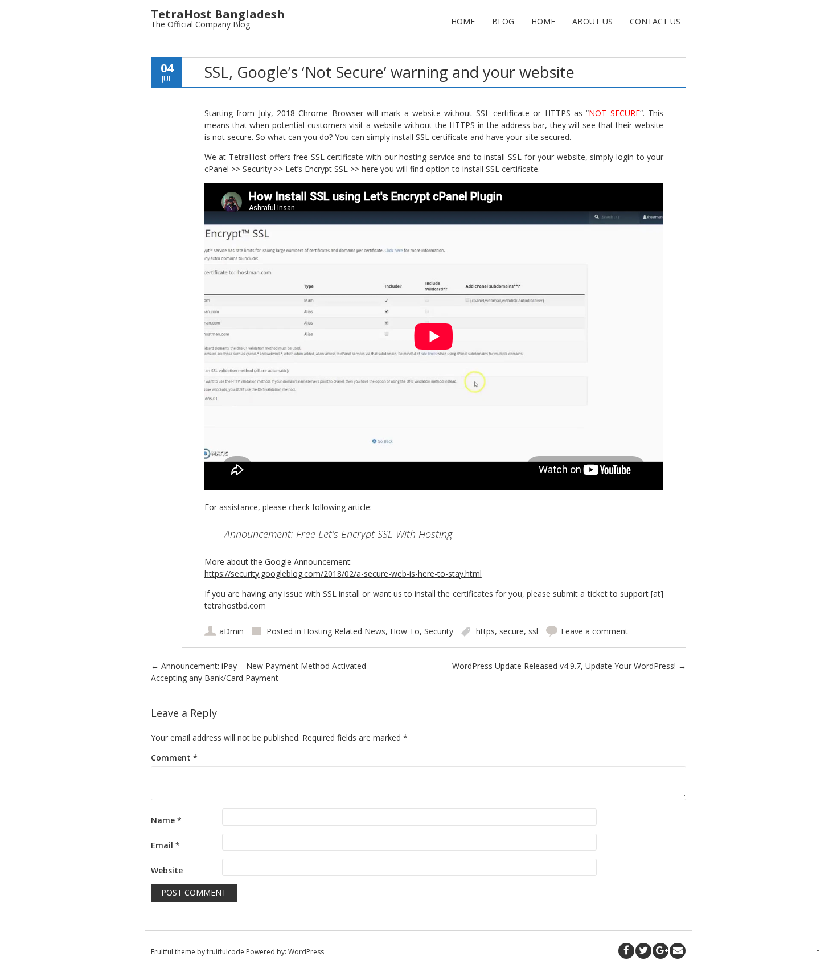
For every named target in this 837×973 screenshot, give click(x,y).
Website (167, 870)
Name (166, 820)
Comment (174, 757)
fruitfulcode (225, 951)
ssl (533, 631)
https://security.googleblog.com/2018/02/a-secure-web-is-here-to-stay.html (343, 573)
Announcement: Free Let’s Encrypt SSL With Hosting (338, 534)
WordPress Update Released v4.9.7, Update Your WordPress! (569, 665)
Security (438, 631)
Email (165, 845)
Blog (503, 21)
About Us (592, 21)
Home (463, 21)
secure (511, 631)
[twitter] (643, 950)
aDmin (231, 631)
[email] (677, 950)
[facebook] (626, 950)
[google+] (660, 950)
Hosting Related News (344, 631)
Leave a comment (594, 631)
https (485, 631)
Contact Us (655, 21)
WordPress (306, 951)
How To (405, 631)
